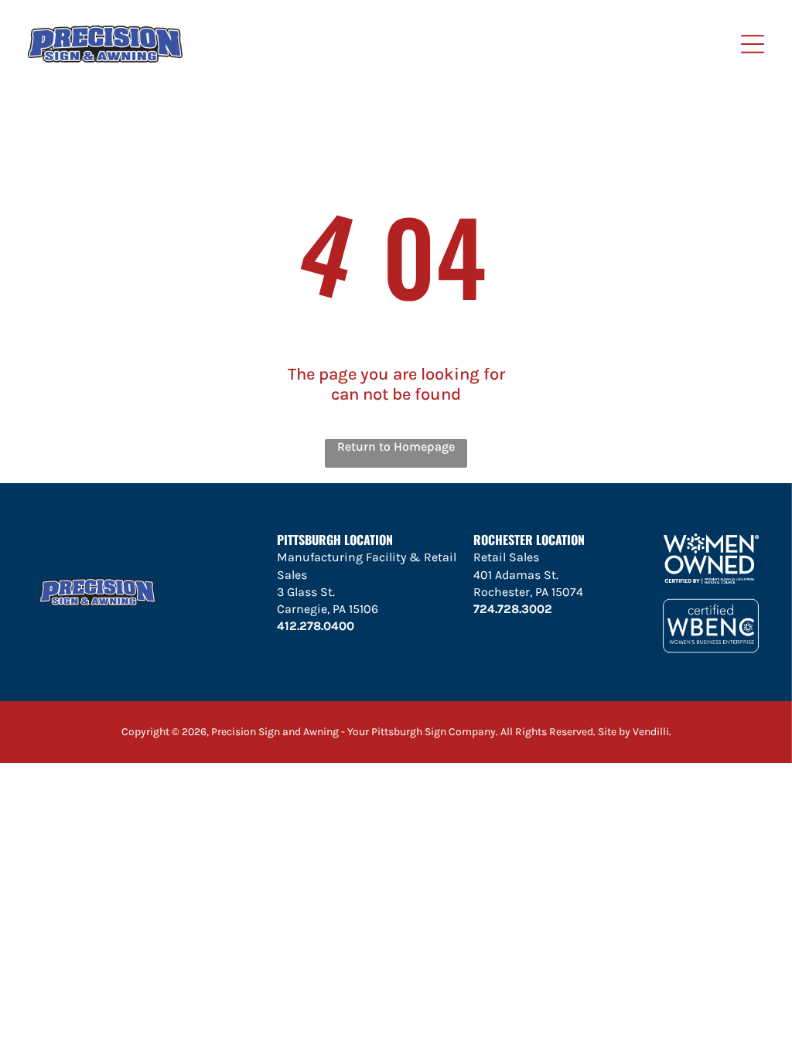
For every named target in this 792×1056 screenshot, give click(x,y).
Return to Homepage (396, 446)
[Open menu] (752, 44)
